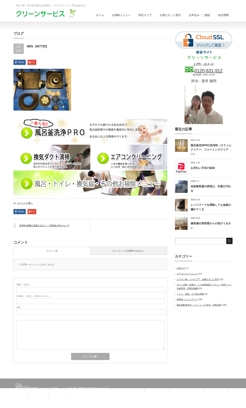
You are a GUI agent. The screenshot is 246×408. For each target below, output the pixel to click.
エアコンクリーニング (187, 274)
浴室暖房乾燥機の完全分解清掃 (186, 390)
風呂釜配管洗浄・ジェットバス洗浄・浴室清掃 (199, 305)
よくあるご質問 (58, 396)
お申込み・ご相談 (199, 15)
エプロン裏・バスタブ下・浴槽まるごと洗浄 (198, 279)
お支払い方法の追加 (203, 167)
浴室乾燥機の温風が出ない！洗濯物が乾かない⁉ (44, 225)
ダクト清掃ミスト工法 (157, 390)
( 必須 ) (23, 284)
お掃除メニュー (121, 15)
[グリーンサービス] (53, 11)
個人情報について (80, 396)
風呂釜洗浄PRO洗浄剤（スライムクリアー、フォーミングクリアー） (211, 149)
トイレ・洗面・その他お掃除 (190, 294)
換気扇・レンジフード (187, 299)
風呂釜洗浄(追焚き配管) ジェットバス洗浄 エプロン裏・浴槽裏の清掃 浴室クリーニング (61, 388)
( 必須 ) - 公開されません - (33, 296)
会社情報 (223, 15)
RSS (230, 405)
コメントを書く (25, 203)
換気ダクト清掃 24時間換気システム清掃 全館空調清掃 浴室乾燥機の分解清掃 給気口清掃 (79, 390)
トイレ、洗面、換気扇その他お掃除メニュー (36, 392)
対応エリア (145, 15)
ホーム (100, 15)
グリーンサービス (215, 405)
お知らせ (181, 268)
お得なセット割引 (170, 15)
